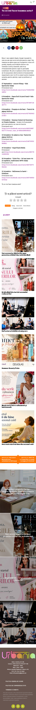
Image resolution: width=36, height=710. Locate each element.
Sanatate (18, 486)
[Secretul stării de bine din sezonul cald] (18, 426)
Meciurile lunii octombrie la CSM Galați (9, 460)
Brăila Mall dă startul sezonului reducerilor (15, 293)
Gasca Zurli (19, 205)
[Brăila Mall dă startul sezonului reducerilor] (18, 274)
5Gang (13, 205)
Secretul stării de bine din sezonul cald (17, 444)
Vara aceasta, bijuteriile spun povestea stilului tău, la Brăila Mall (16, 254)
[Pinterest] (17, 48)
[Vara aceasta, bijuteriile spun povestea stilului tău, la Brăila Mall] (18, 235)
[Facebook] (9, 48)
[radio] (10, 200)
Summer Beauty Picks (10, 368)
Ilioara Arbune (26, 205)
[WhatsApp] (21, 48)
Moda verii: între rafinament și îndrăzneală (14, 406)
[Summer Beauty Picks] (18, 350)
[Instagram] (18, 706)
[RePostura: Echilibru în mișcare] (18, 313)
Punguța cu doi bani (18, 208)
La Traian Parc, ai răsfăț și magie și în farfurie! (27, 460)
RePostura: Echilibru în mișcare (15, 331)
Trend (18, 574)
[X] (13, 48)
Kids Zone (5, 8)
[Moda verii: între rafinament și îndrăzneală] (18, 387)
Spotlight (18, 531)
